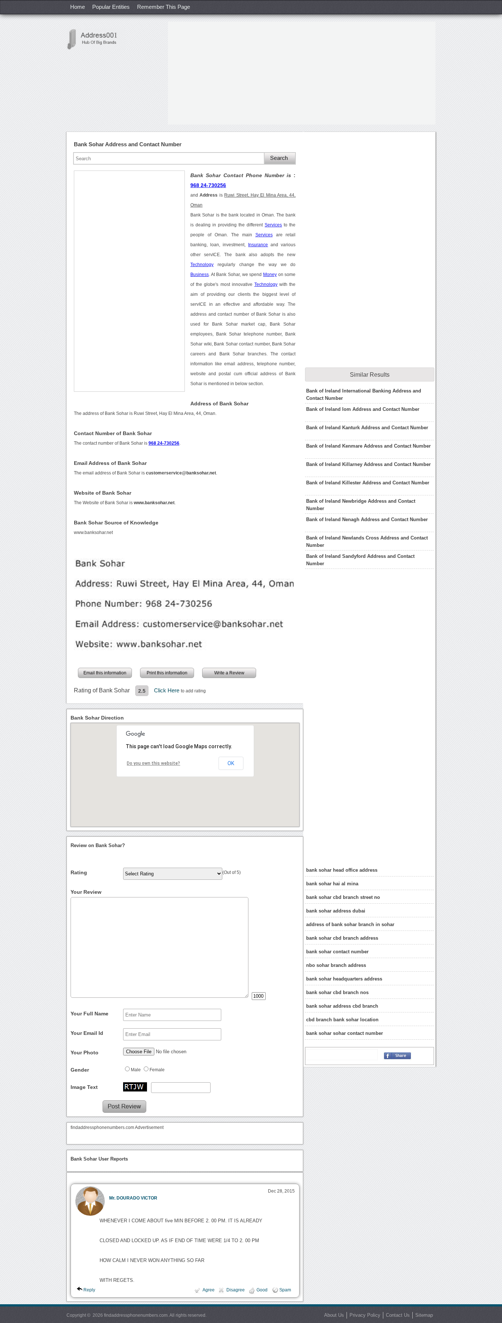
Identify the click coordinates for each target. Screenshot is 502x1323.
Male (136, 1070)
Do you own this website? (153, 763)
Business (199, 274)
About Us (334, 1315)
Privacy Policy (364, 1315)
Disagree (235, 1290)
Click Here (167, 690)
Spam (285, 1290)
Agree (208, 1290)
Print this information (167, 672)
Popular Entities (111, 7)
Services (273, 225)
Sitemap (424, 1315)
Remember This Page (163, 7)
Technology (202, 264)
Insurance (258, 245)
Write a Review (229, 672)
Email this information (104, 672)
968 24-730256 (208, 185)
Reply (89, 1290)
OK (230, 763)
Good (262, 1290)
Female (157, 1070)
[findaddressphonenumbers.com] (96, 39)
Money (270, 274)
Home (77, 7)
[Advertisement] (301, 73)
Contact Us (398, 1315)
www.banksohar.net (93, 532)
